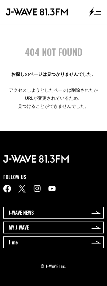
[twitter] (22, 188)
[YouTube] (52, 188)
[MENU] (95, 12)
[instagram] (37, 188)
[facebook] (7, 188)
